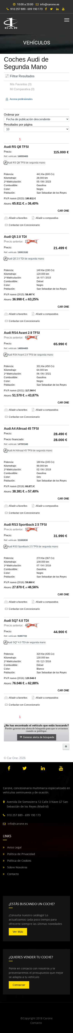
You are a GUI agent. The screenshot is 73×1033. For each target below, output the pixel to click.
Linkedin (43, 768)
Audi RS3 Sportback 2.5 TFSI (25, 524)
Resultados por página (18, 124)
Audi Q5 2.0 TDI (15, 236)
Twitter (24, 768)
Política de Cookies (18, 860)
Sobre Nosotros (16, 867)
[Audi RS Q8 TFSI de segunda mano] (36, 163)
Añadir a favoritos (18, 218)
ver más (18, 931)
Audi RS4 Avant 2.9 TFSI (22, 332)
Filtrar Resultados (22, 76)
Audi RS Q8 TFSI (16, 146)
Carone (48, 1018)
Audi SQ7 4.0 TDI (16, 620)
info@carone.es (49, 4)
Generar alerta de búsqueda (38, 737)
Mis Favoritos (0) (21, 84)
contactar (19, 985)
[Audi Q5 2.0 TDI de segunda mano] (36, 259)
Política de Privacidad (20, 854)
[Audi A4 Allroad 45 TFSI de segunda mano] (36, 451)
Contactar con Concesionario (24, 225)
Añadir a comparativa (47, 218)
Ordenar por (11, 114)
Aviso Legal (14, 847)
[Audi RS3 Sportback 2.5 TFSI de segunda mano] (36, 547)
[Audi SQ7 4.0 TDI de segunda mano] (36, 643)
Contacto (12, 874)
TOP (66, 746)
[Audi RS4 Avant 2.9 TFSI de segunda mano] (36, 355)
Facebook (9, 768)
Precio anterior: (20, 241)
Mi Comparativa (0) (22, 89)
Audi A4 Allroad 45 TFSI (21, 428)
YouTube (61, 768)
